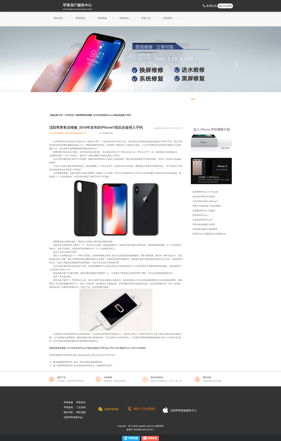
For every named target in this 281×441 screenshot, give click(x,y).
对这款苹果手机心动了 (203, 219)
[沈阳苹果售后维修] (140, 64)
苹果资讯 (124, 18)
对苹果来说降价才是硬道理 (205, 229)
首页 (61, 115)
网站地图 (81, 412)
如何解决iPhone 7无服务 (204, 210)
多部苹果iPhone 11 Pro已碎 (205, 191)
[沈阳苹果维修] (211, 139)
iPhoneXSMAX (139, 347)
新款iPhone (125, 347)
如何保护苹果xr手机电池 (204, 196)
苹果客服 (152, 438)
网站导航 (68, 412)
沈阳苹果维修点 (99, 255)
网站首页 (58, 18)
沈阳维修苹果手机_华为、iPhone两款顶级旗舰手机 (79, 361)
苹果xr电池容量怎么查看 (204, 224)
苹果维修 (102, 18)
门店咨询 (81, 407)
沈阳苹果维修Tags (73, 417)
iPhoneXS (114, 347)
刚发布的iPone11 (200, 214)
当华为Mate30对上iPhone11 (206, 201)
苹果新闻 (80, 18)
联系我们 (168, 18)
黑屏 (142, 255)
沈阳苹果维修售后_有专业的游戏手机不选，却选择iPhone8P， (85, 365)
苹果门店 (146, 18)
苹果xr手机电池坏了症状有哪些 (207, 205)
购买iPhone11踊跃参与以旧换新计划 (209, 233)
